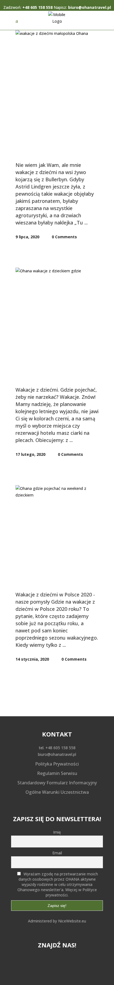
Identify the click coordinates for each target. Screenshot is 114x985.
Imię (57, 832)
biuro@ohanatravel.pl (89, 7)
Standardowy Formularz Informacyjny (57, 783)
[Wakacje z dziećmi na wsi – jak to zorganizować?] (57, 58)
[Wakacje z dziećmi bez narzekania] (57, 295)
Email (57, 852)
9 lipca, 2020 (27, 236)
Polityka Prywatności (57, 764)
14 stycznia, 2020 (32, 659)
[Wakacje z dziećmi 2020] (57, 513)
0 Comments (64, 236)
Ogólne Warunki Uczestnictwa (57, 792)
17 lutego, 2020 (30, 454)
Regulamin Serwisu (57, 773)
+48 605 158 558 (37, 7)
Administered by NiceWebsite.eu (57, 921)
